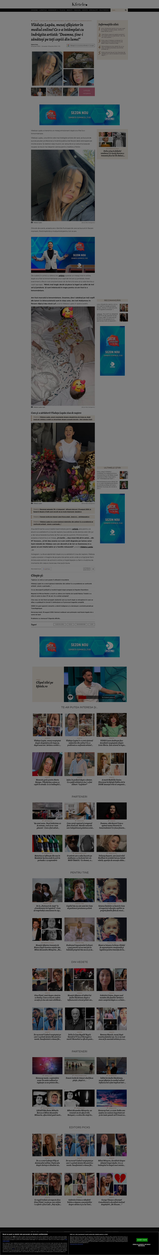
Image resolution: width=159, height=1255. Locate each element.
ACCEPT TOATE (142, 1240)
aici (13, 1248)
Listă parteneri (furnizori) (76, 1244)
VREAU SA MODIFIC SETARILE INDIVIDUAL (141, 1245)
